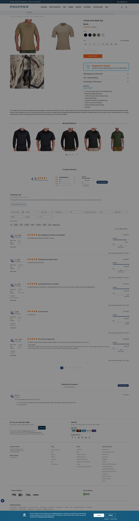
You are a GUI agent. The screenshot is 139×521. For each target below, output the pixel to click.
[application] (69, 516)
